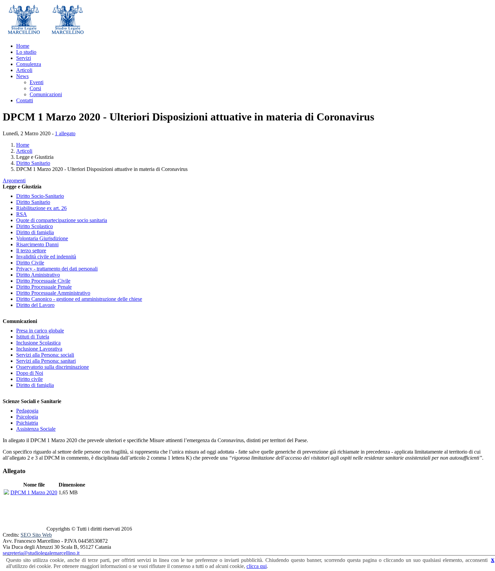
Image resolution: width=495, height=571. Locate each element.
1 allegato (65, 133)
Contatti (24, 100)
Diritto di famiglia (35, 232)
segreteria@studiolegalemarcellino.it (41, 553)
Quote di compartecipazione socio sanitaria (61, 220)
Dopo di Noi (29, 373)
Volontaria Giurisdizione (42, 238)
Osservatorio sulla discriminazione (52, 367)
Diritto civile (29, 379)
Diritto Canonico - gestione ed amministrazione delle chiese (79, 299)
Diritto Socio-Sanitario (40, 196)
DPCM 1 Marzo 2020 (33, 492)
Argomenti (14, 180)
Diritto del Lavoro (35, 305)
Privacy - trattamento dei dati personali (57, 269)
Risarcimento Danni (37, 244)
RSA (21, 214)
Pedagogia (27, 411)
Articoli (24, 70)
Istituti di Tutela (32, 337)
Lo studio (26, 52)
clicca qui (256, 566)
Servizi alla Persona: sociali (45, 355)
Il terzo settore (31, 250)
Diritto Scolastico (34, 226)
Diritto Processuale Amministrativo (53, 293)
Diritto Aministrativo (38, 275)
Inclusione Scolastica (38, 343)
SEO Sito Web (36, 535)
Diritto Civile (30, 262)
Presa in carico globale (40, 330)
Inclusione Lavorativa (39, 349)
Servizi (23, 58)
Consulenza (28, 64)
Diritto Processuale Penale (44, 287)
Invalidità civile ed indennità (46, 256)
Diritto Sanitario (33, 163)
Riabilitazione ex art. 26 (41, 208)
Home (22, 46)
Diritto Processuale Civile (43, 281)
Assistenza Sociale (36, 429)
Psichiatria (27, 423)
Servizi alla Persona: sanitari (46, 361)
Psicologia (27, 417)
